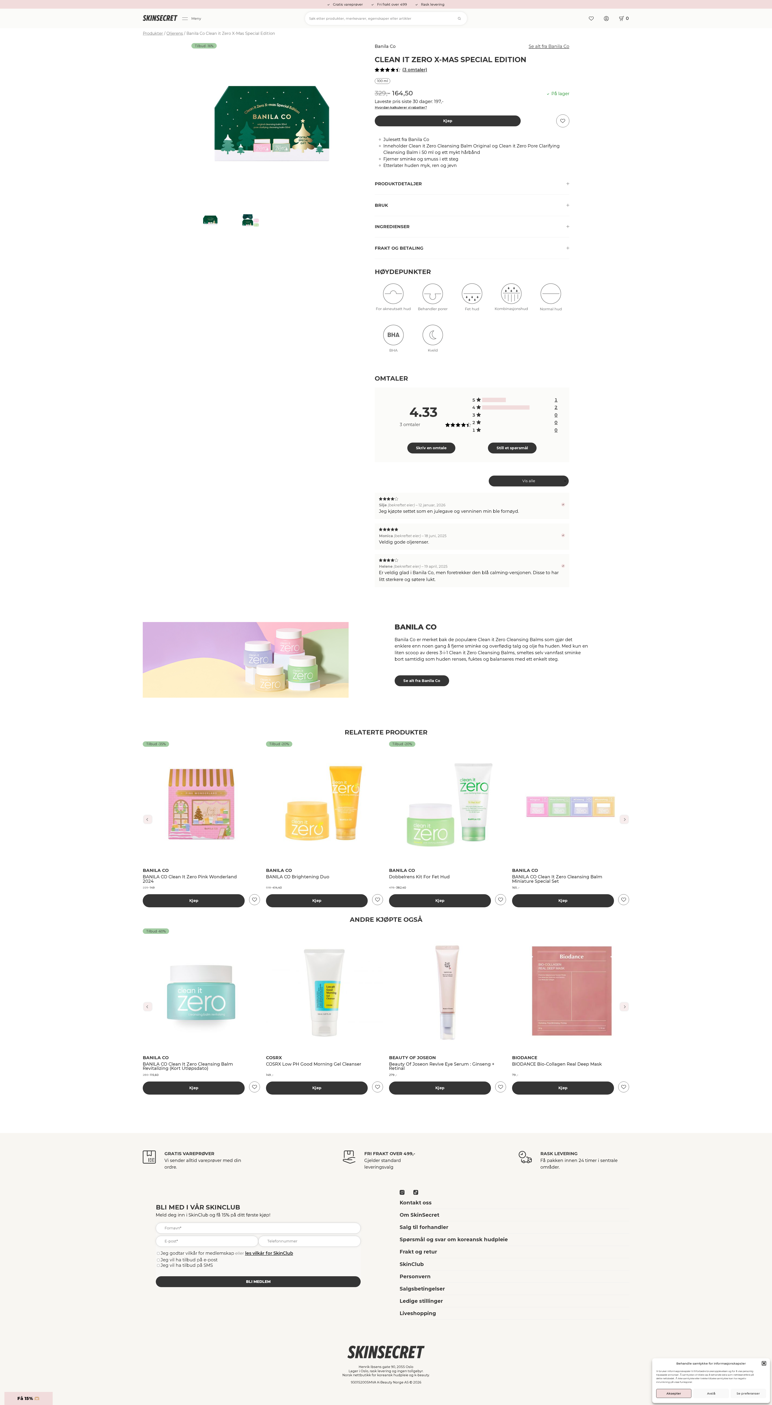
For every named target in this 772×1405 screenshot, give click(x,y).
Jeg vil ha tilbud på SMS (187, 1265)
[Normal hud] (550, 300)
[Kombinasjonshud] (511, 300)
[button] (764, 1363)
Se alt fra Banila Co (549, 46)
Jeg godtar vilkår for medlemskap (197, 1253)
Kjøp (447, 120)
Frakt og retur (418, 1252)
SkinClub (412, 1264)
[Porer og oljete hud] (432, 300)
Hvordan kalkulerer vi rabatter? (401, 107)
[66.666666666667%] (506, 407)
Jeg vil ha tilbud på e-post (189, 1259)
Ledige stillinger (421, 1301)
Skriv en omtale (431, 448)
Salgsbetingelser (422, 1289)
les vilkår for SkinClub (269, 1253)
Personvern (415, 1276)
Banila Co (385, 46)
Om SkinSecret (419, 1215)
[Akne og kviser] (393, 300)
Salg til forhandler (424, 1227)
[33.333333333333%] (494, 400)
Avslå (711, 1393)
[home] (160, 18)
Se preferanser (748, 1393)
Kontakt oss (416, 1203)
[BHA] (393, 341)
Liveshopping (418, 1313)
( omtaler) (414, 69)
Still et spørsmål (512, 448)
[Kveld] (432, 341)
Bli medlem (258, 1281)
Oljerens (174, 33)
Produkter (153, 33)
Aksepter (673, 1393)
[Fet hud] (472, 300)
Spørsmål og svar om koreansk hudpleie (454, 1239)
